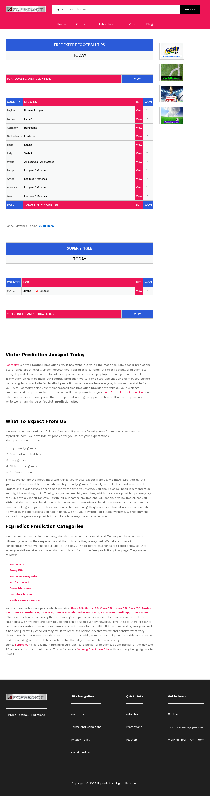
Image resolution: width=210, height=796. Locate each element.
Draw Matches (20, 588)
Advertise (106, 24)
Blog (149, 24)
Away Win (17, 570)
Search (190, 9)
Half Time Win (20, 582)
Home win (17, 564)
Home (61, 24)
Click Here (52, 205)
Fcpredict (13, 364)
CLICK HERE (43, 79)
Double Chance (21, 594)
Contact (82, 24)
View (139, 162)
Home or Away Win (23, 576)
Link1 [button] (127, 24)
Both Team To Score (25, 600)
